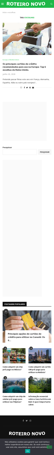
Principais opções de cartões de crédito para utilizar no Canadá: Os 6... (26, 337)
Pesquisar (7, 147)
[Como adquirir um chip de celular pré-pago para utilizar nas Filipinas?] (14, 385)
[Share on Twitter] (27, 87)
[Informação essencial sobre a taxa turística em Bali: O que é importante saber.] (39, 385)
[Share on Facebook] (24, 87)
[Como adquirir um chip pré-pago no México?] (14, 355)
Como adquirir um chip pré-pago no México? (13, 368)
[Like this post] (21, 87)
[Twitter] (44, 11)
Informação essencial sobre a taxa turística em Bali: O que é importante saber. (39, 400)
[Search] (51, 4)
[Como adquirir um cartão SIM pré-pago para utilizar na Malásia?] (39, 355)
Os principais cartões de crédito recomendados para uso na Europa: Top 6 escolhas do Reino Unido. (24, 66)
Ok (27, 451)
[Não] (49, 447)
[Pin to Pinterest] (30, 87)
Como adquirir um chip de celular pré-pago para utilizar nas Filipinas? (14, 399)
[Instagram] (47, 11)
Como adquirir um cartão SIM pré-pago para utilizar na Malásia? (39, 370)
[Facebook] (41, 11)
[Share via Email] (33, 87)
